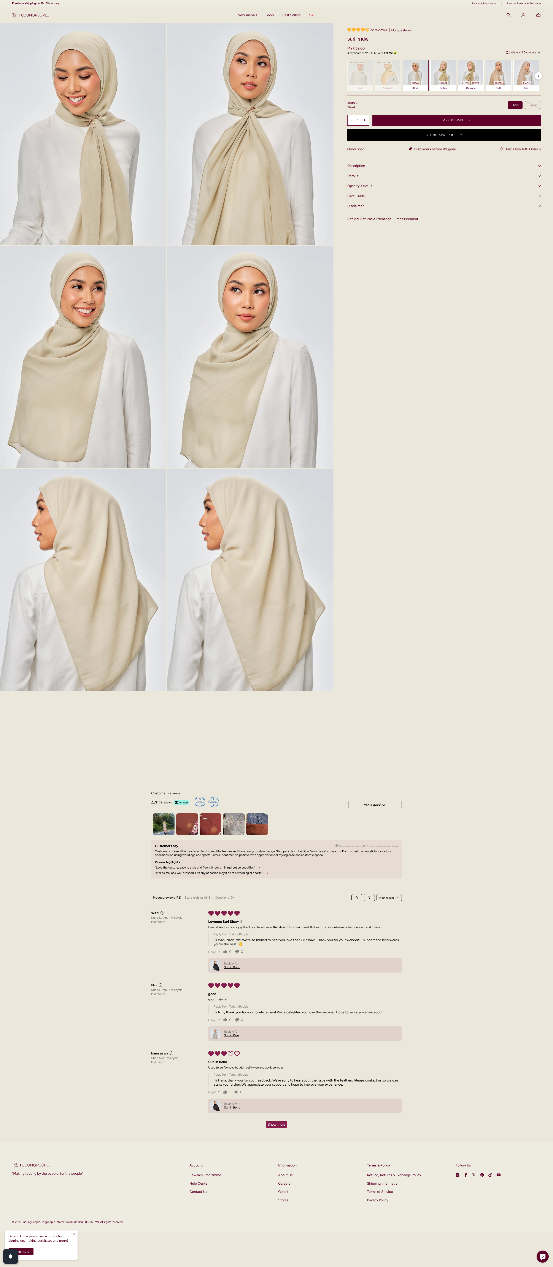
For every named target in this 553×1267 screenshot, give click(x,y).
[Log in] (523, 15)
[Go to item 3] (210, 824)
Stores (283, 1200)
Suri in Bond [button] (232, 967)
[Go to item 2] (187, 824)
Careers (284, 1183)
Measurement (407, 219)
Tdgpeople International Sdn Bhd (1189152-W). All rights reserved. (82, 1222)
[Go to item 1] (164, 824)
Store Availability (444, 135)
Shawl (515, 105)
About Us (285, 1175)
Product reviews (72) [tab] (167, 897)
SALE (313, 15)
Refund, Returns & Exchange (369, 219)
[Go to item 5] (257, 824)
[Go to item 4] (234, 824)
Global (283, 1192)
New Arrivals (247, 15)
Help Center (198, 1183)
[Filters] (369, 897)
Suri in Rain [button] (231, 1035)
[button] (508, 15)
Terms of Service (380, 1192)
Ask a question (375, 804)
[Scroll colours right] (538, 76)
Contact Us (198, 1192)
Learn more (21, 1251)
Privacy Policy (377, 1200)
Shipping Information (383, 1183)
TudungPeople (31, 1222)
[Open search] (356, 897)
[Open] (10, 1256)
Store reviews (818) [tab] (198, 897)
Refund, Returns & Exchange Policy (394, 1175)
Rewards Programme (205, 1175)
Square (533, 105)
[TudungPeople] (30, 15)
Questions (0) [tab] (224, 897)
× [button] (74, 1234)
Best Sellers (291, 15)
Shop (270, 15)
